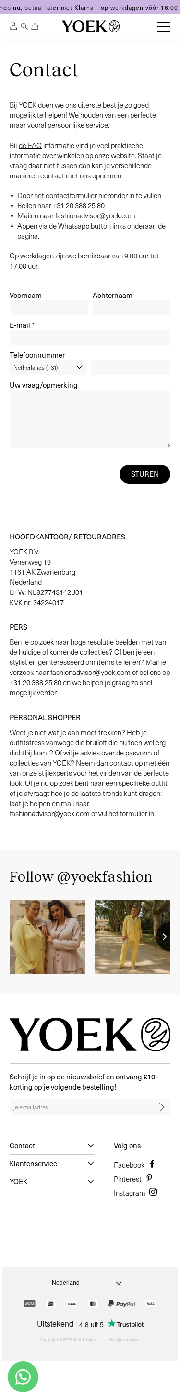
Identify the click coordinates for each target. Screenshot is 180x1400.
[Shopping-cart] (35, 26)
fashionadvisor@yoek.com (95, 215)
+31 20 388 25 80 (79, 205)
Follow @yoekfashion (81, 877)
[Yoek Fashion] (91, 26)
